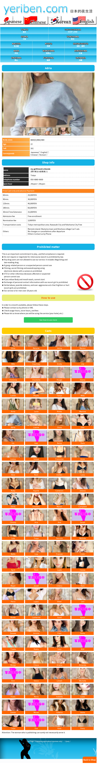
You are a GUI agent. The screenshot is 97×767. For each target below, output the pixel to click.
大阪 (24, 37)
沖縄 (81, 58)
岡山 (16, 58)
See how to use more (48, 320)
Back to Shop (89, 759)
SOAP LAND (72, 30)
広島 (80, 51)
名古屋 (16, 44)
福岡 (48, 58)
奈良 (16, 51)
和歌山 (48, 51)
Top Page (30, 741)
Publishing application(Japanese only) (48, 741)
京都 (48, 44)
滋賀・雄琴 (80, 44)
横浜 (73, 37)
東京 (24, 30)
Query (67, 741)
